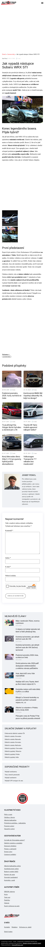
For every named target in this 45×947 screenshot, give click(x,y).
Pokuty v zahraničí (10, 849)
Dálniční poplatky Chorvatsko (13, 748)
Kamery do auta (9, 874)
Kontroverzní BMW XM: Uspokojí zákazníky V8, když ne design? (33, 395)
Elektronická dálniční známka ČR (15, 733)
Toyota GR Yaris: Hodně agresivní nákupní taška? (30, 427)
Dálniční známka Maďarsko (13, 745)
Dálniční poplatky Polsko (12, 754)
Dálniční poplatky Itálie (12, 757)
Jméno (8, 558)
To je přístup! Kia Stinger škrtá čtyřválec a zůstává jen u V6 (11, 427)
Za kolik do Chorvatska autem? (14, 840)
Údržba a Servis (9, 817)
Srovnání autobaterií (11, 877)
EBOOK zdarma (9, 891)
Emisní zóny (8, 851)
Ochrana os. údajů (25, 927)
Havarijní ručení (9, 829)
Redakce (14, 927)
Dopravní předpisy (10, 846)
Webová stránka (10, 575)
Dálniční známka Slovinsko (13, 742)
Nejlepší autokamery (11, 771)
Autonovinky (11, 54)
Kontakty (7, 927)
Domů (4, 54)
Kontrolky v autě (9, 880)
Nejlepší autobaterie (10, 777)
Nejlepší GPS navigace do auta (14, 780)
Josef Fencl (4, 58)
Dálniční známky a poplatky (13, 843)
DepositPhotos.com (17, 945)
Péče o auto (8, 814)
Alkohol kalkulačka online (12, 866)
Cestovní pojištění (10, 854)
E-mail (8, 567)
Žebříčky (7, 900)
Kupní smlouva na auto (11, 906)
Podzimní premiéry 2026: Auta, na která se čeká (11, 395)
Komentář (9, 530)
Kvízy (6, 894)
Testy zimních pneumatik (12, 774)
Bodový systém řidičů (11, 871)
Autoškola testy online (11, 869)
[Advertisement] (22, 29)
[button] (42, 3)
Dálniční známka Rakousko (13, 739)
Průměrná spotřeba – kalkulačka (15, 823)
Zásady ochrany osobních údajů (32, 943)
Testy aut (7, 897)
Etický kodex (8, 931)
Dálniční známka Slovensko (13, 736)
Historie (6, 903)
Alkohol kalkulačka (10, 820)
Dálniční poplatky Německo (13, 751)
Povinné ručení (9, 826)
